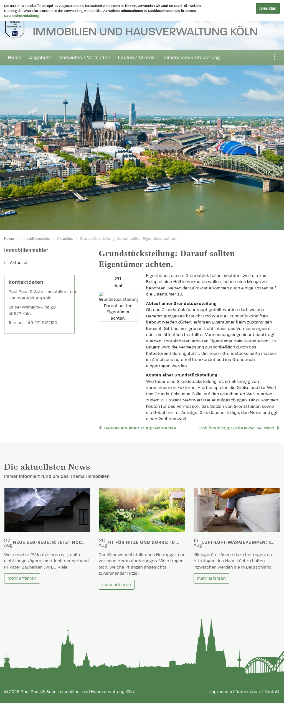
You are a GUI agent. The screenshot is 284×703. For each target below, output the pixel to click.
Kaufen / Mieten (136, 57)
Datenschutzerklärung (21, 16)
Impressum (220, 691)
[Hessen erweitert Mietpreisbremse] (101, 428)
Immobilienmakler (36, 238)
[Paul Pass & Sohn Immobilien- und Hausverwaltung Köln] (130, 22)
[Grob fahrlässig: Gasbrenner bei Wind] (277, 428)
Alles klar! (267, 8)
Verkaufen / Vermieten (84, 57)
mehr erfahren (22, 578)
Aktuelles (65, 238)
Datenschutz (248, 691)
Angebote (40, 57)
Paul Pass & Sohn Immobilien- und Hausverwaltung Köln (77, 691)
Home (14, 57)
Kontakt (272, 691)
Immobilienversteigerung (191, 57)
